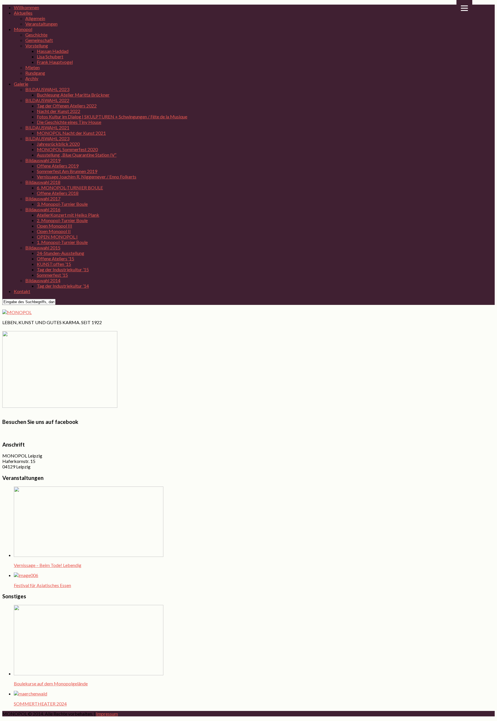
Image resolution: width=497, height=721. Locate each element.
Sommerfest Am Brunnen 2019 (67, 171)
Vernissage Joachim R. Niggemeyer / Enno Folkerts (86, 176)
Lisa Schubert (50, 56)
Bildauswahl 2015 (42, 247)
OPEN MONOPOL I (57, 236)
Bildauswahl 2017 (42, 198)
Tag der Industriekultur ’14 (63, 286)
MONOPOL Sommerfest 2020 (67, 149)
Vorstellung (36, 45)
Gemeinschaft (39, 40)
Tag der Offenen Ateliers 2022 (67, 105)
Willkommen (26, 7)
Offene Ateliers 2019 (58, 165)
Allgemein (35, 18)
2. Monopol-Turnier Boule (62, 220)
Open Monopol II (54, 231)
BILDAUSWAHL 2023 (47, 89)
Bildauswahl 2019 (42, 160)
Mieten (32, 67)
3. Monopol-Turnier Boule (62, 204)
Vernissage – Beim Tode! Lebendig (47, 565)
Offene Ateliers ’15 (55, 258)
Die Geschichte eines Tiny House (69, 122)
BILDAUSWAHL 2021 (47, 127)
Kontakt (22, 291)
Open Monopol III (54, 225)
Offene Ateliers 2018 (58, 193)
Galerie (21, 83)
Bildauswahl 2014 (42, 280)
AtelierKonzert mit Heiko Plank (68, 215)
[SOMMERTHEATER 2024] (30, 693)
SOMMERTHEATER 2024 (40, 703)
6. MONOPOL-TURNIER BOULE (70, 187)
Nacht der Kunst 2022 (58, 111)
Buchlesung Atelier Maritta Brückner (73, 94)
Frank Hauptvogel (55, 62)
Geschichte (36, 34)
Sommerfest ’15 (52, 275)
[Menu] (464, 8)
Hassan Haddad (52, 51)
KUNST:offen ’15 (54, 264)
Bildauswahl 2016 (42, 209)
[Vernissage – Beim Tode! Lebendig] (88, 555)
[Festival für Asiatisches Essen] (26, 575)
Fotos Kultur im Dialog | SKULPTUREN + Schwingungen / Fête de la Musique (112, 116)
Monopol (23, 29)
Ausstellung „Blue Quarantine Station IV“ (76, 154)
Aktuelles (23, 13)
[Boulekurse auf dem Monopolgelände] (88, 673)
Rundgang (35, 73)
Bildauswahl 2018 (42, 182)
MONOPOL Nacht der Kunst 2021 (71, 133)
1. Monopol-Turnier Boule (62, 242)
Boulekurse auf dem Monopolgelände (51, 683)
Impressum (107, 713)
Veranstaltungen (41, 23)
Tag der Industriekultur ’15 (63, 269)
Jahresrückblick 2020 (58, 144)
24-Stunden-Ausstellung (60, 253)
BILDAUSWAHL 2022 (47, 100)
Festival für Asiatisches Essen (42, 585)
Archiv (31, 78)
